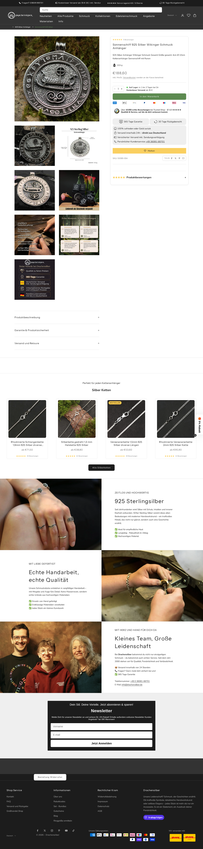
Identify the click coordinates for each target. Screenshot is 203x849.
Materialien (46, 21)
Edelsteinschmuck (126, 16)
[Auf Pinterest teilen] (179, 158)
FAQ (9, 801)
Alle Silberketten (101, 467)
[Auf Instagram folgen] (52, 830)
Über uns (58, 796)
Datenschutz (103, 806)
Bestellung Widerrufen (50, 777)
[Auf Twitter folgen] (44, 830)
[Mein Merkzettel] (188, 15)
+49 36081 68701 (155, 141)
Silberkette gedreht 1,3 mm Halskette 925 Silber (76, 443)
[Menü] (198, 816)
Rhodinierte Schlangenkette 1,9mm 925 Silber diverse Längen (27, 444)
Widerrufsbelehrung (107, 796)
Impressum (103, 801)
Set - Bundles (60, 806)
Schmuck (84, 16)
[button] (199, 424)
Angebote (149, 16)
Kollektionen (102, 16)
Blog (56, 815)
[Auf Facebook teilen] (172, 158)
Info (61, 21)
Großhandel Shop (15, 811)
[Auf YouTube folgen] (66, 830)
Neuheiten (46, 16)
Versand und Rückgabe (17, 806)
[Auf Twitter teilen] (175, 158)
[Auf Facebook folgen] (37, 830)
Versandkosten (129, 77)
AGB (100, 811)
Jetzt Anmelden (101, 743)
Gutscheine (59, 811)
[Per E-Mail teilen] (183, 158)
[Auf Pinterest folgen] (59, 830)
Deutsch (171, 15)
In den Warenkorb (149, 96)
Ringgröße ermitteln (63, 820)
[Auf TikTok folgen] (73, 830)
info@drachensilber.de (132, 684)
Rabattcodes (59, 801)
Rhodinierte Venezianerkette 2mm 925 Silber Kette (175, 443)
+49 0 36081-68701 (140, 681)
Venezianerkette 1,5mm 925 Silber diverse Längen (126, 443)
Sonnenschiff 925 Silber (44, 27)
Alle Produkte (65, 16)
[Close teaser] (195, 435)
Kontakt (10, 796)
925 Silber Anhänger (22, 27)
